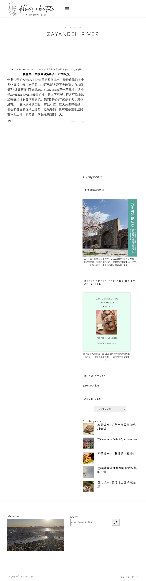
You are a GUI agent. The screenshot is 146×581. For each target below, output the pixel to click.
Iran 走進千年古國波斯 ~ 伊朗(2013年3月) (60, 69)
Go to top (128, 577)
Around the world (23, 69)
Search (74, 517)
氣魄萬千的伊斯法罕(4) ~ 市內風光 (46, 74)
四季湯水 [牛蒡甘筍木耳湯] (115, 454)
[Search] (116, 522)
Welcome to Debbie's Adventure (117, 440)
